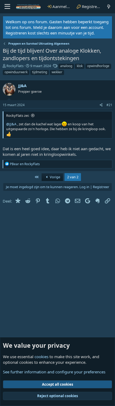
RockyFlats (15, 65)
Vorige (54, 177)
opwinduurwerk (16, 72)
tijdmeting (39, 72)
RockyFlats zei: (17, 115)
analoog (66, 66)
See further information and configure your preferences (54, 371)
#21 (109, 105)
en (25, 164)
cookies (41, 356)
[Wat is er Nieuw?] (108, 6)
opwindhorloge (98, 66)
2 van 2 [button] (72, 177)
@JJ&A (11, 124)
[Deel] (101, 105)
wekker (57, 72)
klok (80, 66)
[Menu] (7, 6)
